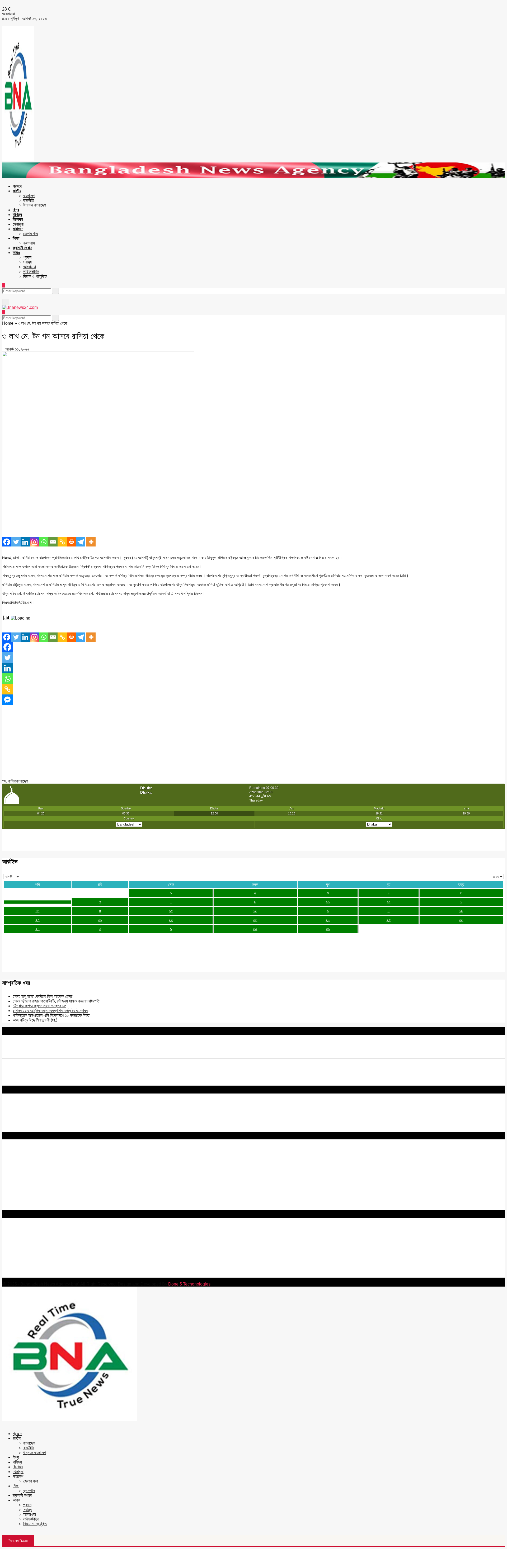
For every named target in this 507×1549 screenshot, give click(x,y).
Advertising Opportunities (25, 1170)
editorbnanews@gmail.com (60, 1243)
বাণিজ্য (17, 214)
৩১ (328, 929)
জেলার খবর (30, 233)
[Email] (53, 541)
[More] (91, 541)
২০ (37, 920)
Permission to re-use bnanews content (38, 1165)
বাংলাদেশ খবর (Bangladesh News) (30, 1193)
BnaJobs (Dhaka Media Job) (28, 1179)
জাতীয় (17, 191)
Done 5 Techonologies (189, 1284)
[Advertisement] (160, 500)
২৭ (37, 929)
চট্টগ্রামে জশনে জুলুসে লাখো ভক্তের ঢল (39, 1006)
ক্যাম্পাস (29, 243)
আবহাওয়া (29, 267)
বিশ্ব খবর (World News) (21, 1198)
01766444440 (46, 1252)
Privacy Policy (15, 1156)
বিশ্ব (16, 210)
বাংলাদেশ (29, 195)
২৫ (389, 920)
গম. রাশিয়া (9, 781)
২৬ (461, 920)
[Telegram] (80, 541)
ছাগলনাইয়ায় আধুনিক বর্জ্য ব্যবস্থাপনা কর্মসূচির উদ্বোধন (50, 1010)
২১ (100, 920)
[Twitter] (16, 541)
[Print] (71, 541)
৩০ (255, 929)
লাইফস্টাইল (31, 271)
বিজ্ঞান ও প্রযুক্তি (35, 276)
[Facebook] (6, 541)
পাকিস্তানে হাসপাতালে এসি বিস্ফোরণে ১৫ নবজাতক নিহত (51, 1015)
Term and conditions (21, 1161)
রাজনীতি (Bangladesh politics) (28, 1202)
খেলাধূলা (18, 224)
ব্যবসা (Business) (16, 1207)
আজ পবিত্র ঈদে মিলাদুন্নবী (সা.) (35, 1020)
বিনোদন (18, 219)
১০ (328, 902)
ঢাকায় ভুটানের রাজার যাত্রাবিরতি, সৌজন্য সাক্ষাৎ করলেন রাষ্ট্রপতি (56, 1001)
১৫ (171, 911)
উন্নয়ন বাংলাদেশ (34, 205)
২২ (171, 920)
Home (7, 323)
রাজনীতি (28, 200)
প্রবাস (27, 257)
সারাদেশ (18, 229)
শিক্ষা (16, 238)
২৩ (255, 920)
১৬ (255, 911)
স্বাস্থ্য (27, 262)
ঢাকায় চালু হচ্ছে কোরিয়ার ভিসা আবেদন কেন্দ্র (42, 996)
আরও (16, 252)
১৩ (37, 911)
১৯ (461, 911)
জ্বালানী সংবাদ (22, 248)
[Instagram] (34, 541)
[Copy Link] (62, 541)
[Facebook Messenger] (7, 699)
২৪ (328, 920)
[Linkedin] (25, 541)
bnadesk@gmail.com (37, 1275)
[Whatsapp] (43, 541)
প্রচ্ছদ (17, 186)
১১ (389, 902)
